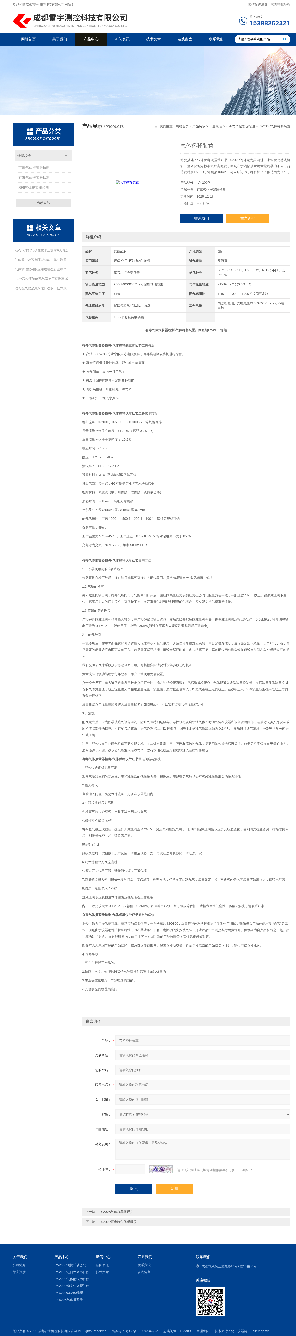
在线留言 (185, 39)
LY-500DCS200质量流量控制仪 (71, 1293)
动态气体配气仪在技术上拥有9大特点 (41, 250)
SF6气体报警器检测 (33, 188)
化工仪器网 (239, 1331)
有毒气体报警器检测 (34, 178)
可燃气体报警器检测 (34, 168)
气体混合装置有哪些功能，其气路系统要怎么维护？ (43, 260)
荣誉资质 (19, 1272)
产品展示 (198, 126)
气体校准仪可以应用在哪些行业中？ (41, 269)
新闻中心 (103, 1257)
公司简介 (19, 1265)
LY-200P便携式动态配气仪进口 (71, 1265)
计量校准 (24, 156)
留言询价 (247, 218)
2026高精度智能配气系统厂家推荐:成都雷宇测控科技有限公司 (43, 279)
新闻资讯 (122, 39)
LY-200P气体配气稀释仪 (71, 1279)
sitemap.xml (261, 1331)
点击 (66, 155)
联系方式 (144, 1265)
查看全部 (43, 203)
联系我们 (216, 39)
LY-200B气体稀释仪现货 (116, 1212)
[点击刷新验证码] (161, 1169)
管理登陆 (202, 1331)
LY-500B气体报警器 (68, 1300)
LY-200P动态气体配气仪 (71, 1286)
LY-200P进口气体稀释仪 (71, 1272)
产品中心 (91, 39)
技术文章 (153, 39)
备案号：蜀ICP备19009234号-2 (135, 1331)
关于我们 (59, 39)
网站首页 (28, 39)
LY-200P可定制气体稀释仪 (118, 1222)
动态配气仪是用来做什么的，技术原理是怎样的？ (43, 288)
